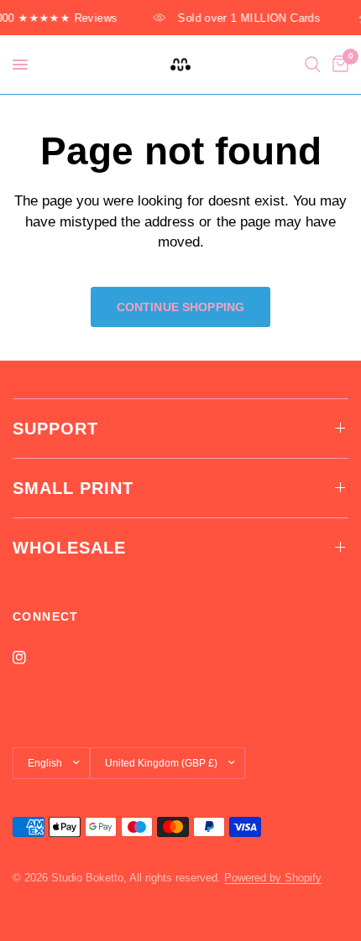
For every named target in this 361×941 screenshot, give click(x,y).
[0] (337, 64)
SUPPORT (55, 428)
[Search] (313, 64)
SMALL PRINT (73, 488)
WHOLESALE (69, 547)
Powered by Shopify (273, 877)
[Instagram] (31, 657)
